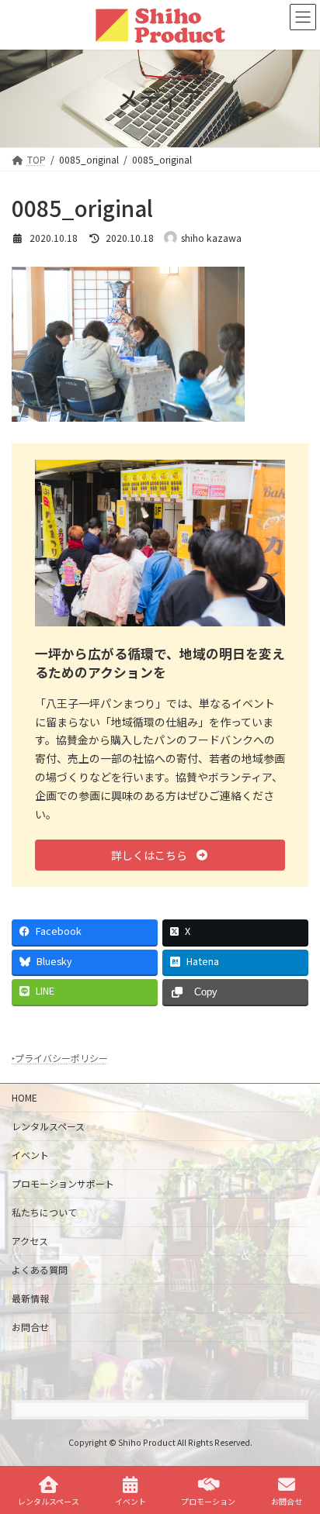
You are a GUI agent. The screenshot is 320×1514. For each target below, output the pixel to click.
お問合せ (30, 1326)
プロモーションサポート (63, 1183)
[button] (160, 855)
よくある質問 (40, 1269)
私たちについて (44, 1212)
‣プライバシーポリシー (60, 1057)
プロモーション (208, 1500)
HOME (24, 1097)
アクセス (30, 1240)
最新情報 (30, 1298)
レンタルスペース (48, 1126)
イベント (30, 1154)
